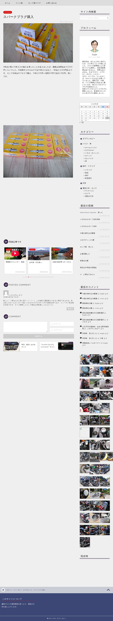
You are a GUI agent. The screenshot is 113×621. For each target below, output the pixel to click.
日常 (84, 183)
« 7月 (82, 122)
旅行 (87, 175)
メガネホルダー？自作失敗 (90, 219)
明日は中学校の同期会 (88, 267)
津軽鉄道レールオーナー (91, 343)
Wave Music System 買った (91, 212)
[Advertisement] (38, 103)
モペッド (88, 156)
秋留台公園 (84, 261)
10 (86, 113)
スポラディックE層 (87, 240)
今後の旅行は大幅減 (87, 233)
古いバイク (89, 158)
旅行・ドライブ (89, 166)
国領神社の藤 (87, 303)
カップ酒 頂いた (86, 247)
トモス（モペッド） (92, 153)
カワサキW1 (7, 12)
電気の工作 (89, 196)
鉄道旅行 (88, 178)
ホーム (7, 3)
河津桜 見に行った (89, 333)
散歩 (87, 173)
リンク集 (19, 3)
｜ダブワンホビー (93, 328)
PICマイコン (89, 191)
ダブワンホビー (89, 139)
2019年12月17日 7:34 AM (10, 297)
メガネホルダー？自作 (88, 226)
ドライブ (88, 170)
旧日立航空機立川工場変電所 (93, 313)
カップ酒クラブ (34, 3)
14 (103, 113)
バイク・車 (87, 144)
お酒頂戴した (85, 254)
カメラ (87, 193)
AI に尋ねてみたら (87, 274)
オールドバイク (91, 147)
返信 (71, 309)
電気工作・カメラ (90, 188)
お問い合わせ (51, 3)
